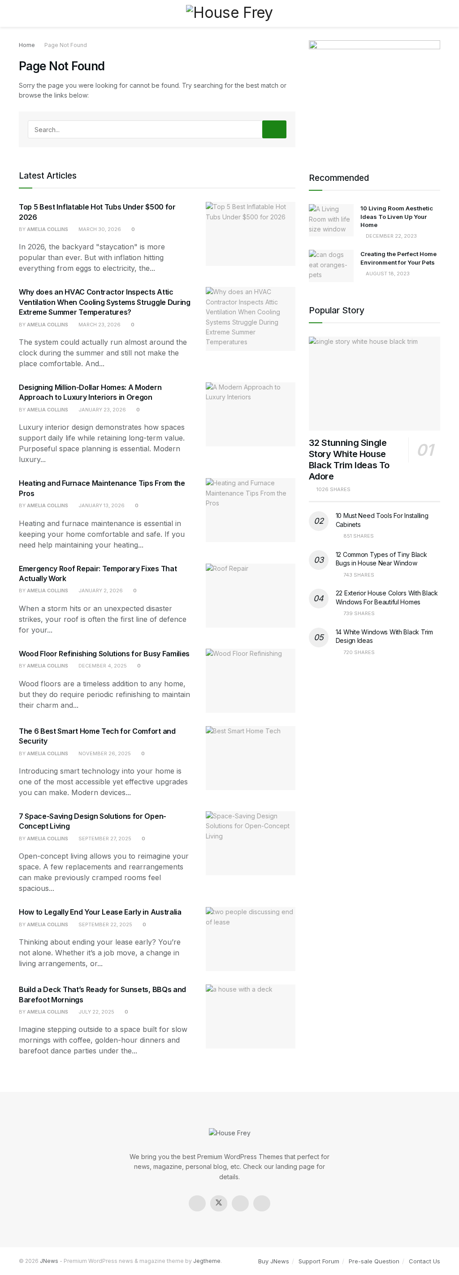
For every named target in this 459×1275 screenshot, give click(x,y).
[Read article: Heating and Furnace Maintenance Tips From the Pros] (250, 510)
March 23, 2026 (99, 324)
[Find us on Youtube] (261, 1203)
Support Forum (319, 1261)
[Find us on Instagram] (240, 1203)
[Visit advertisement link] (374, 95)
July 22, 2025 (95, 1012)
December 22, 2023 (390, 236)
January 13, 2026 (101, 505)
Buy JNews (273, 1261)
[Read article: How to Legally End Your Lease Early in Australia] (250, 939)
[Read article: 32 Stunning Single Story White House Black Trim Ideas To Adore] (374, 384)
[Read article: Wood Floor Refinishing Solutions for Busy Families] (250, 681)
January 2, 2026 (100, 590)
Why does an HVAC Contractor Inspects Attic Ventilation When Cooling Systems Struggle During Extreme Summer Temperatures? (105, 302)
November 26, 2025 (104, 753)
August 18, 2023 (387, 273)
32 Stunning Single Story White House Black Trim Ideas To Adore (349, 459)
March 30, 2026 (99, 229)
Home (27, 45)
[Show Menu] (22, 13)
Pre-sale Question (374, 1261)
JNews (49, 1261)
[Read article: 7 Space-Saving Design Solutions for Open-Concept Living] (250, 843)
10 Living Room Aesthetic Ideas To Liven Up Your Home (396, 216)
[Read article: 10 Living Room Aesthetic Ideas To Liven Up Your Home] (331, 220)
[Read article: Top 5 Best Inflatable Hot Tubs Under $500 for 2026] (250, 234)
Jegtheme (207, 1261)
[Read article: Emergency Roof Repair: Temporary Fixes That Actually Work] (250, 596)
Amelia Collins (47, 229)
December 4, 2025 (102, 666)
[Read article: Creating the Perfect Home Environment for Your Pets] (331, 266)
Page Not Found (65, 45)
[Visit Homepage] (229, 13)
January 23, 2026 (101, 409)
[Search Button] (436, 13)
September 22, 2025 (104, 924)
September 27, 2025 (104, 838)
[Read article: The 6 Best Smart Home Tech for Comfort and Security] (250, 758)
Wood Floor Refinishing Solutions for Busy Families (104, 653)
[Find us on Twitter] (218, 1203)
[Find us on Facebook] (197, 1203)
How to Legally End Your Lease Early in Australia (100, 911)
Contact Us (424, 1261)
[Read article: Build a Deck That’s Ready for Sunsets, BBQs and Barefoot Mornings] (250, 1016)
